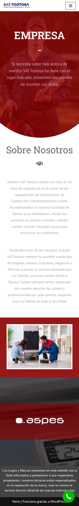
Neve (16, 501)
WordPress (59, 501)
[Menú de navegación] (70, 6)
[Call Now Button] (69, 497)
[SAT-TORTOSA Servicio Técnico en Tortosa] (16, 5)
